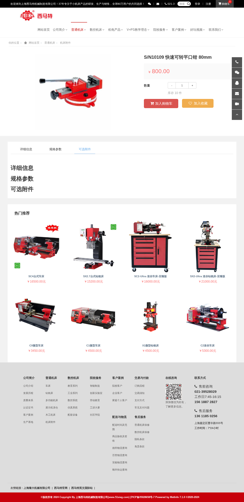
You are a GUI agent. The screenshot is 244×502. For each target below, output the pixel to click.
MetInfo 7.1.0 (177, 497)
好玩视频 (197, 29)
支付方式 (139, 400)
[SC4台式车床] (36, 246)
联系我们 (215, 29)
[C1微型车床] (93, 315)
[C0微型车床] (36, 315)
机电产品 (115, 29)
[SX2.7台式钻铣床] (93, 246)
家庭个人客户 (119, 400)
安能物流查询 (119, 462)
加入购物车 (163, 103)
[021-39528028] (237, 62)
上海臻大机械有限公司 (37, 487)
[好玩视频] (237, 104)
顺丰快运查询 (119, 469)
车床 (48, 385)
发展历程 (28, 393)
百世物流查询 (119, 455)
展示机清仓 (52, 407)
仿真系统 (73, 407)
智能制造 (95, 385)
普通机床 (78, 29)
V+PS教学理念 (137, 29)
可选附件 (85, 149)
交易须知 (139, 393)
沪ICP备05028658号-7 (142, 497)
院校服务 (160, 29)
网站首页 (44, 29)
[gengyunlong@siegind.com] (237, 94)
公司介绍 (28, 385)
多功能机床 (52, 400)
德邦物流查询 (119, 448)
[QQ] (237, 83)
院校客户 (117, 385)
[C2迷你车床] (207, 315)
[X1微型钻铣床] (150, 315)
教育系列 (73, 385)
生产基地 (28, 422)
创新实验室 (96, 393)
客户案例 (178, 29)
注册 (208, 3)
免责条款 (139, 446)
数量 (147, 85)
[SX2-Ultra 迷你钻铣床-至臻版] (207, 246)
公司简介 (60, 29)
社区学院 (95, 414)
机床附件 (65, 42)
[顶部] (237, 115)
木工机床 (50, 414)
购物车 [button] (225, 3)
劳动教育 (95, 400)
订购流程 (139, 385)
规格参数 (55, 149)
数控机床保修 (142, 432)
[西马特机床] (36, 15)
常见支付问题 (142, 407)
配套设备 (73, 414)
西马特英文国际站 (82, 487)
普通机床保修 (142, 424)
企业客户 (117, 393)
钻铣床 (49, 393)
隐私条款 (139, 439)
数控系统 (73, 400)
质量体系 (28, 400)
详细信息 (26, 149)
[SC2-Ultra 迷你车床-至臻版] (150, 246)
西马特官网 (61, 487)
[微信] (237, 73)
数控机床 (97, 29)
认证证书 (28, 407)
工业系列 (73, 393)
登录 (197, 3)
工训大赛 (95, 407)
